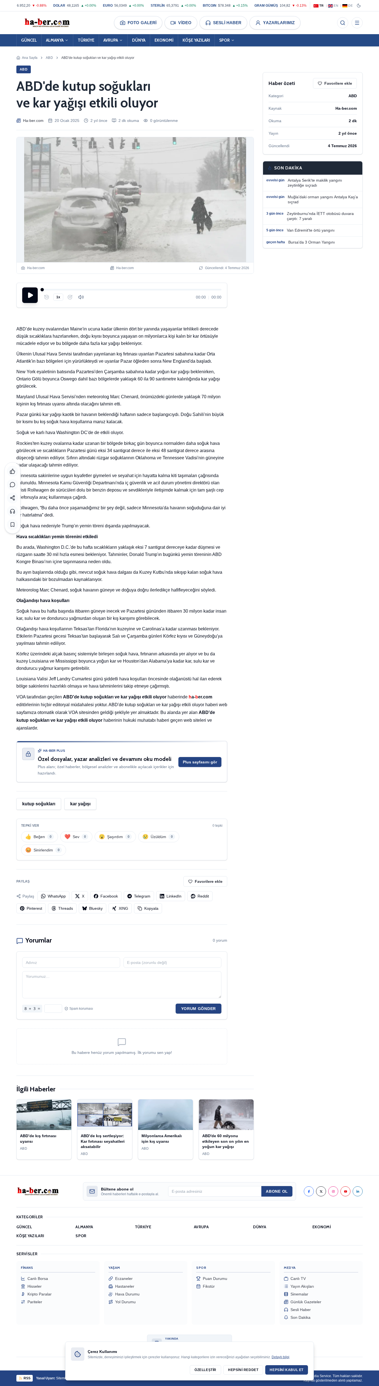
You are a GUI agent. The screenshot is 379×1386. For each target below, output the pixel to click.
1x (58, 297)
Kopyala (151, 908)
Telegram (142, 896)
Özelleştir (205, 1370)
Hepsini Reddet (243, 1370)
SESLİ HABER (227, 22)
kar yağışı (80, 803)
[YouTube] (345, 1191)
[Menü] (357, 22)
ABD (49, 58)
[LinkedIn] (358, 1191)
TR (321, 5)
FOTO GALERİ (142, 22)
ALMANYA (55, 40)
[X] (321, 1191)
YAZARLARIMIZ (279, 22)
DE (350, 5)
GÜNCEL (29, 40)
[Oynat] (30, 295)
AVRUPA (110, 40)
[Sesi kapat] (81, 297)
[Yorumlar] (12, 484)
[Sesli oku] (12, 511)
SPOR (224, 40)
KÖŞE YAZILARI (196, 40)
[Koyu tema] (359, 5)
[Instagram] (333, 1191)
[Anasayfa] (46, 22)
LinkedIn (173, 896)
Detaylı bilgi (280, 1357)
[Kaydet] (12, 524)
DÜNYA (138, 40)
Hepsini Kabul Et (287, 1370)
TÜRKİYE (86, 40)
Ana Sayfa (29, 58)
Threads (65, 908)
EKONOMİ (164, 40)
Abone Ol (277, 1191)
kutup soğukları (38, 803)
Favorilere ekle (209, 881)
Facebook (109, 896)
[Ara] (342, 22)
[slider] (131, 289)
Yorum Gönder (198, 1008)
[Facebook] (309, 1191)
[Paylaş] (12, 497)
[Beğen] (12, 471)
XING (123, 908)
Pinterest (34, 908)
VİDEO (184, 22)
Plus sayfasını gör (200, 762)
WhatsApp (57, 896)
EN (336, 5)
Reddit (203, 896)
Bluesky (96, 908)
